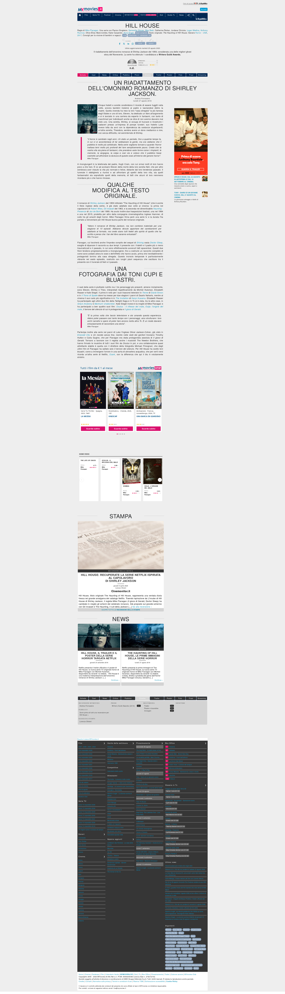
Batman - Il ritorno (171, 824)
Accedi (204, 9)
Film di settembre (84, 793)
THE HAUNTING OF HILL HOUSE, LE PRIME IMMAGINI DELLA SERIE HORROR (142, 655)
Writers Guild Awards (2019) (123, 706)
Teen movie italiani (172, 959)
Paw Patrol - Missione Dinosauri (147, 861)
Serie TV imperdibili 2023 (86, 812)
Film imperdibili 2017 (85, 779)
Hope (109, 813)
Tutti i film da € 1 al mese (96, 368)
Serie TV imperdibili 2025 (86, 805)
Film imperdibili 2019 (85, 772)
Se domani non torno (114, 831)
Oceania (110, 747)
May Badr (149, 30)
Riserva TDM (138, 981)
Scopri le (121, 610)
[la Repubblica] (195, 5)
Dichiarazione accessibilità (155, 981)
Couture (139, 766)
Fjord (109, 817)
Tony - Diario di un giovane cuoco (147, 777)
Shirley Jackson (97, 202)
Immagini (147, 711)
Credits (81, 981)
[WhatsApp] (132, 43)
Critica (115, 75)
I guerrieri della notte (172, 848)
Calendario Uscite (112, 974)
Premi (137, 75)
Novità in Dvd (82, 797)
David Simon (157, 292)
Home (81, 974)
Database (95, 974)
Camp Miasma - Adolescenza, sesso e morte (183, 772)
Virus (179, 952)
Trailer (158, 75)
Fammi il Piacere (141, 832)
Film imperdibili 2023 (85, 757)
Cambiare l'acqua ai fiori (115, 827)
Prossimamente (157, 974)
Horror (198, 32)
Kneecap (113, 416)
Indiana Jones (187, 952)
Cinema (88, 974)
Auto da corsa (170, 952)
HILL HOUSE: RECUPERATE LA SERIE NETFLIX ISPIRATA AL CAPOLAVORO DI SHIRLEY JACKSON (121, 578)
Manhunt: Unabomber (105, 303)
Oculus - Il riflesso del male (130, 306)
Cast (94, 75)
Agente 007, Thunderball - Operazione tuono (180, 800)
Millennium (192, 955)
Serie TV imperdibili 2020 (86, 822)
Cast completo (141, 33)
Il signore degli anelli (172, 965)
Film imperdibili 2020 (85, 768)
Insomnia (168, 806)
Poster (169, 75)
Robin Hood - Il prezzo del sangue (180, 764)
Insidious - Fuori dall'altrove (116, 750)
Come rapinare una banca (145, 836)
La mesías (86, 416)
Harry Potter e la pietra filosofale (147, 754)
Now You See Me (171, 933)
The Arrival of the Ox (114, 872)
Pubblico (126, 75)
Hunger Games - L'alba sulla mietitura (119, 783)
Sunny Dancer (141, 809)
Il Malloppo (140, 821)
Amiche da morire (171, 812)
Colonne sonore (177, 974)
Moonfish (110, 848)
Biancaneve (196, 939)
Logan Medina (193, 30)
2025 (89, 747)
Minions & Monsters (175, 768)
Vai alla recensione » (142, 606)
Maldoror (110, 759)
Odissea (172, 750)
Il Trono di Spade (90, 295)
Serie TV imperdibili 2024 (86, 808)
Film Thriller (82, 841)
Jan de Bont (95, 211)
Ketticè (138, 839)
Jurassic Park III (170, 842)
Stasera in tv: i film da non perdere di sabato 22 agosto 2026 (185, 869)
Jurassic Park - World (198, 946)
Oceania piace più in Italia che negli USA (178, 866)
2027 (80, 747)
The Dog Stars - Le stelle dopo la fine (148, 750)
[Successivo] (160, 480)
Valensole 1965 (112, 763)
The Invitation (122, 298)
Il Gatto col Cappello (114, 824)
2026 (85, 747)
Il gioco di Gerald (132, 309)
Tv (140, 974)
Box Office (146, 974)
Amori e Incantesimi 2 (114, 810)
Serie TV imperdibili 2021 (86, 819)
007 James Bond (200, 949)
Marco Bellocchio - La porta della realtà (149, 788)
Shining (140, 242)
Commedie (82, 838)
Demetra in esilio (113, 859)
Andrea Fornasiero (87, 706)
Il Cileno (139, 780)
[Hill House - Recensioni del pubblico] (121, 569)
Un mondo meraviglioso (144, 828)
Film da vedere (83, 782)
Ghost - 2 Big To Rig (143, 770)
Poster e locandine (151, 708)
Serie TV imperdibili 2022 (86, 815)
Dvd (135, 974)
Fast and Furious (185, 959)
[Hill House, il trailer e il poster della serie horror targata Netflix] (99, 647)
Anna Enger (129, 32)
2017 (79, 35)
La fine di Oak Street (176, 761)
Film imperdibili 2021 (85, 764)
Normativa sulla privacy (102, 981)
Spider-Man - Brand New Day (178, 754)
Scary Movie (177, 930)
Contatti (89, 981)
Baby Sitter (192, 942)
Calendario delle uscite (115, 771)
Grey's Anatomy (84, 303)
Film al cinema (83, 786)
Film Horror (82, 845)
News (104, 75)
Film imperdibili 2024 (85, 754)
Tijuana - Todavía (113, 855)
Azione (80, 852)
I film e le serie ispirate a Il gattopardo (178, 939)
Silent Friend (140, 825)
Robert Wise (96, 208)
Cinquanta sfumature (172, 949)
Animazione (82, 848)
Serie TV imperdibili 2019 (86, 826)
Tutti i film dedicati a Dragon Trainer (177, 936)
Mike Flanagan (91, 30)
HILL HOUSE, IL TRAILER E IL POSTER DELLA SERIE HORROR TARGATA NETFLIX (99, 655)
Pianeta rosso (169, 795)
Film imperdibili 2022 (85, 761)
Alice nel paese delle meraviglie (191, 965)
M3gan (181, 933)
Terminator (188, 968)
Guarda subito (93, 428)
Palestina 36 (111, 806)
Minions (168, 930)
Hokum (172, 779)
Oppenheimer (182, 942)
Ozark (112, 354)
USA (205, 32)
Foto (180, 75)
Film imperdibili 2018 (85, 775)
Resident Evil (111, 799)
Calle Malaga (111, 803)
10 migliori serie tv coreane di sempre (90, 830)
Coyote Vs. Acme (142, 805)
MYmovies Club (190, 974)
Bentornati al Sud (113, 820)
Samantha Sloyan (136, 30)
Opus (193, 936)
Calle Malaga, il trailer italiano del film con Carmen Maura (184, 878)
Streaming (202, 75)
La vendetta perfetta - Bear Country (148, 757)
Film (102, 974)
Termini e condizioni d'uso (122, 981)
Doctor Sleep (156, 242)
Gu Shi (109, 852)
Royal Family (170, 946)
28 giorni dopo (196, 930)
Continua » (115, 680)
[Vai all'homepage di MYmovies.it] (90, 11)
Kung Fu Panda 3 (171, 853)
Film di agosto (83, 789)
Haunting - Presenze (172, 830)
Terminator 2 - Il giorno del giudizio (147, 795)
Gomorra (186, 930)
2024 (94, 747)
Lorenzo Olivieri (86, 721)
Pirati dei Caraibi (187, 949)
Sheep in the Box (142, 784)
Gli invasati (109, 208)
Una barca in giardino (148, 416)
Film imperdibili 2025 (85, 750)
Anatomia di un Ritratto (115, 868)
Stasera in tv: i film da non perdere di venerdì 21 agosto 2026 (185, 904)
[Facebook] (119, 43)
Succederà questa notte (115, 835)
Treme (145, 292)
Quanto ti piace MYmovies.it (88, 739)
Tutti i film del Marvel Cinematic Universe (179, 962)
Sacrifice (172, 775)
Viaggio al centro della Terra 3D (175, 789)
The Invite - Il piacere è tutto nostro (118, 779)
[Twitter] (124, 43)
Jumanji (168, 818)
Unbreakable (198, 952)
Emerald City (83, 334)
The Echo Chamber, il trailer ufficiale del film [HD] (181, 908)
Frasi (191, 75)
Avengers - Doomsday (114, 790)
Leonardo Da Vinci (182, 946)
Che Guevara (178, 968)
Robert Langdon (171, 955)
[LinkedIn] (128, 43)
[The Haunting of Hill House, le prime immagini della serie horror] (142, 647)
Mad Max (169, 968)
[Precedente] (82, 480)
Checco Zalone (171, 942)
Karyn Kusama (139, 298)
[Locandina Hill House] (87, 133)
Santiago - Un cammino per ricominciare (120, 786)
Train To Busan (141, 802)
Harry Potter (182, 955)
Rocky (196, 968)
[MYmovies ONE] (149, 368)
